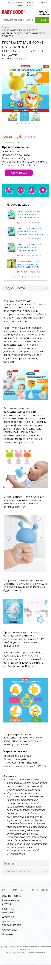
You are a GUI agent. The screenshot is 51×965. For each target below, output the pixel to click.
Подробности (14, 288)
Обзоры (19, 5)
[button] (12, 276)
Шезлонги (8, 916)
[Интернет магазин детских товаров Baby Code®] (13, 12)
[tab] (25, 288)
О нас (7, 3)
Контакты (18, 3)
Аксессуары (9, 929)
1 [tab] (17, 123)
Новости (31, 5)
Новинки (7, 934)
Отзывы (31, 3)
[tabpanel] (14, 116)
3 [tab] (25, 123)
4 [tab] (29, 123)
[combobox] (18, 20)
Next (47, 116)
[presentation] (39, 205)
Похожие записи (16, 871)
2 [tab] (21, 123)
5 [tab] (33, 123)
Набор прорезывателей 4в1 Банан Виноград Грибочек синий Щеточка (29, 231)
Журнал (42, 3)
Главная (6, 27)
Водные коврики (12, 895)
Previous (3, 116)
